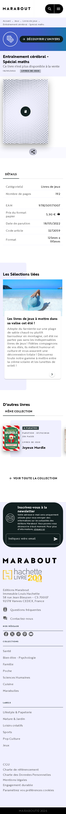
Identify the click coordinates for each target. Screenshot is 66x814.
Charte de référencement (21, 769)
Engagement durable (18, 785)
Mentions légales (15, 780)
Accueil (7, 20)
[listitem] (6, 634)
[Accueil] (18, 8)
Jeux (16, 20)
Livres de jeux (30, 20)
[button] (41, 39)
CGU (6, 764)
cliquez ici (39, 529)
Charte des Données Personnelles (27, 774)
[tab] (11, 174)
